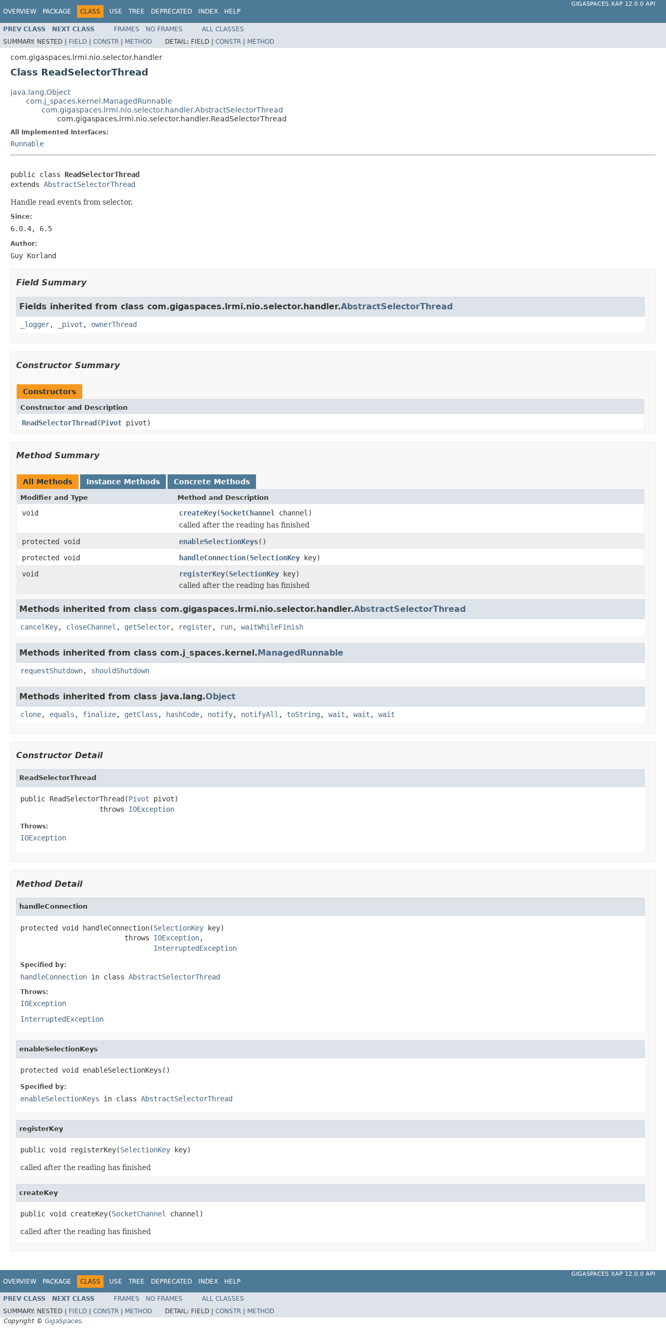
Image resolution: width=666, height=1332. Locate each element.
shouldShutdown (120, 671)
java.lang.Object (40, 92)
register (195, 627)
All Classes (223, 29)
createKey (197, 513)
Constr (106, 41)
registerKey (202, 574)
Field (78, 41)
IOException (151, 809)
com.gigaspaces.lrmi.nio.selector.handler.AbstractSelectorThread (162, 110)
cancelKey (39, 627)
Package (57, 11)
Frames (126, 29)
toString (303, 714)
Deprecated (171, 11)
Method (138, 41)
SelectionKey (275, 558)
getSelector (147, 627)
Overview (19, 11)
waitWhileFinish (272, 627)
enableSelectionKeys (218, 541)
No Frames (164, 29)
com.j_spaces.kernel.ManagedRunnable (99, 101)
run (226, 627)
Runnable (27, 144)
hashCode (182, 714)
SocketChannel (248, 513)
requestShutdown (51, 671)
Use (115, 11)
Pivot (111, 423)
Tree (137, 11)
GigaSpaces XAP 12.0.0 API (613, 4)
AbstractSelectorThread (89, 184)
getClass (141, 714)
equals (61, 714)
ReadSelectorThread (59, 423)
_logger (34, 324)
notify (220, 714)
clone (30, 714)
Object (221, 696)
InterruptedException (195, 948)
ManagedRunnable (300, 653)
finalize (99, 714)
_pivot (70, 324)
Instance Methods (123, 481)
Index (208, 11)
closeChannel (91, 627)
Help (232, 11)
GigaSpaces (63, 1321)
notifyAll (259, 714)
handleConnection (212, 558)
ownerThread (114, 324)
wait (336, 714)
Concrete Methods (212, 481)
